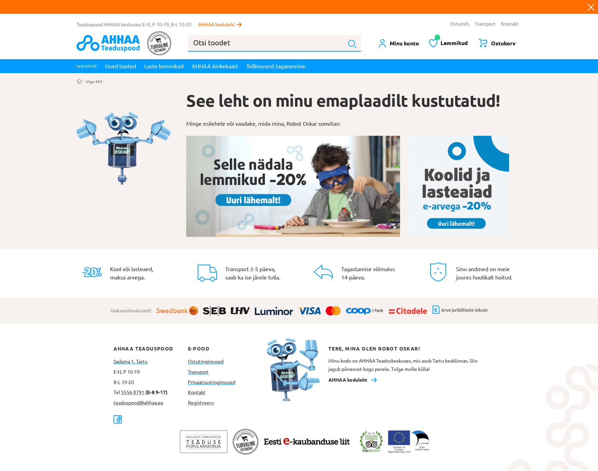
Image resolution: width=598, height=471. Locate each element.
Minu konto (404, 43)
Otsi (352, 44)
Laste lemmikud (163, 66)
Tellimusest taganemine (275, 66)
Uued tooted (120, 66)
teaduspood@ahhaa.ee (138, 403)
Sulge (591, 7)
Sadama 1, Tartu (130, 361)
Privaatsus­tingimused (211, 382)
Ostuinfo (459, 24)
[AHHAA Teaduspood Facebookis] (151, 419)
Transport (485, 24)
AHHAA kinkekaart (215, 66)
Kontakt (510, 24)
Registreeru (201, 403)
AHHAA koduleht (216, 24)
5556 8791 (132, 392)
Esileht (79, 82)
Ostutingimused (206, 361)
